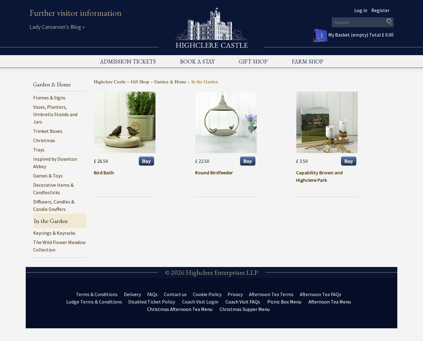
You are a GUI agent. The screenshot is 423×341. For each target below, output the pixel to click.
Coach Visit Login (200, 302)
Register (380, 10)
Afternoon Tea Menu (329, 302)
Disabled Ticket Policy (151, 302)
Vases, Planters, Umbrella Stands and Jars (55, 114)
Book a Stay (197, 61)
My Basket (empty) (361, 35)
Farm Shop (307, 61)
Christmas (44, 140)
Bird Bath (104, 172)
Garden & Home (170, 81)
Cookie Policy (207, 294)
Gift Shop (253, 61)
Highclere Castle (110, 81)
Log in (360, 10)
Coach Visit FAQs (242, 302)
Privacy (235, 294)
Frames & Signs (49, 97)
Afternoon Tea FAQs (320, 294)
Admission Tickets (128, 61)
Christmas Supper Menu (245, 309)
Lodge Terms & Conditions (94, 302)
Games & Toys (48, 176)
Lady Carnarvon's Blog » (57, 26)
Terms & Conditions (97, 294)
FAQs (152, 294)
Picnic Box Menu (284, 302)
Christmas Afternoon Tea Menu (179, 309)
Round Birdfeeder (214, 172)
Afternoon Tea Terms (271, 294)
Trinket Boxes (48, 131)
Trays (39, 149)
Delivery (132, 294)
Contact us (175, 294)
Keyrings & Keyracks (54, 233)
